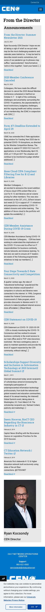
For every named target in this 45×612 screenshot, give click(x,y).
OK (33, 607)
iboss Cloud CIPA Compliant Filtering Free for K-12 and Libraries (20, 174)
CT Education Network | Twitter (18, 452)
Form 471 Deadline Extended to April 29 (22, 127)
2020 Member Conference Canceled (19, 79)
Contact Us (35, 2)
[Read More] (8, 70)
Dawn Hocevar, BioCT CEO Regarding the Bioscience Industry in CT (19, 422)
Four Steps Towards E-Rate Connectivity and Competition (22, 273)
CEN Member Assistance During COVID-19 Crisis (18, 227)
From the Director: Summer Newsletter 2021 (20, 36)
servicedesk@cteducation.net (22, 568)
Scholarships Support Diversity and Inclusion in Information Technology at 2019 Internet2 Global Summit (22, 366)
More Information (15, 607)
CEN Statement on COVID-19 (20, 319)
